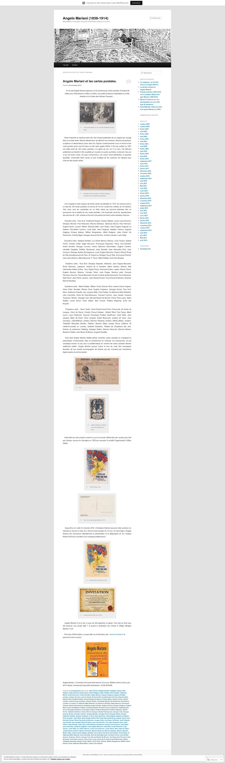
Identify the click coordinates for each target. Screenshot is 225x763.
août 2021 (143, 141)
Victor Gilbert (87, 741)
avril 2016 (143, 188)
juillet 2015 (144, 208)
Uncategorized (76, 691)
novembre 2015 (145, 201)
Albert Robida (104, 693)
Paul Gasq (113, 737)
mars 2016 (144, 191)
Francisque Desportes (73, 710)
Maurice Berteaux (85, 731)
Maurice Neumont (98, 731)
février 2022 (144, 139)
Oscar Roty (98, 733)
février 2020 (144, 149)
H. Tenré (91, 716)
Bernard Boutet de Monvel (93, 699)
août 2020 (143, 146)
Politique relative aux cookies (60, 759)
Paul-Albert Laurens (76, 739)
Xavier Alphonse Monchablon (78, 743)
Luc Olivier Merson (83, 729)
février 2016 (144, 193)
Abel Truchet (93, 691)
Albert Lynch (84, 693)
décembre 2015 (145, 198)
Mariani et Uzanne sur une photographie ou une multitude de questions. (150, 101)
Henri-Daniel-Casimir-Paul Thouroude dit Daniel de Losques (101, 718)
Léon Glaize (124, 724)
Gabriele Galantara (74, 712)
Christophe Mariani (103, 701)
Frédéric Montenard (102, 710)
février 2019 (144, 153)
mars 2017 (144, 163)
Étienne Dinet (67, 699)
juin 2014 (143, 235)
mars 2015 (144, 215)
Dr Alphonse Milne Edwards (86, 703)
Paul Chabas (114, 733)
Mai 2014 (143, 238)
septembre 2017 (146, 161)
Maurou (119, 731)
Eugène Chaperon (120, 705)
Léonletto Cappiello (80, 726)
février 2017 (144, 166)
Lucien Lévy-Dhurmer (97, 729)
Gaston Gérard (86, 712)
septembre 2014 (146, 230)
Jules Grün (82, 724)
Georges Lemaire (80, 714)
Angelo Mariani (96, 695)
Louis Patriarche (116, 726)
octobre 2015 (144, 203)
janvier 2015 (144, 220)
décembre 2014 (145, 223)
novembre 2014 (145, 225)
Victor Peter (96, 741)
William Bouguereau (113, 741)
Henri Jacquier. (68, 718)
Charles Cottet (117, 699)
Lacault (107, 724)
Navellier (91, 733)
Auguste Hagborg (107, 695)
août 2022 (143, 136)
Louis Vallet (72, 729)
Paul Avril (106, 733)
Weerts (103, 741)
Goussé (123, 714)
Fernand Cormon (104, 707)
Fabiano (83, 707)
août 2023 (143, 131)
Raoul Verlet (101, 739)
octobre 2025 (144, 124)
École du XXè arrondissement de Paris (105, 697)
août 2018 (143, 156)
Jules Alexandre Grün (116, 722)
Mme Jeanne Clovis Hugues (77, 733)
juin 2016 (143, 183)
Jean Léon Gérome (98, 722)
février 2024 (144, 129)
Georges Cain (117, 712)
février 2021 (144, 144)
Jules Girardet (73, 724)
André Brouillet (85, 695)
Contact (74, 65)
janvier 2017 (144, 168)
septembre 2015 (146, 205)
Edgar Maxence (116, 703)
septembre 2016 (146, 178)
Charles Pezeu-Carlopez (77, 701)
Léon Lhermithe (68, 726)
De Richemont (115, 701)
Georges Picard (104, 714)
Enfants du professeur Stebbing (79, 705)
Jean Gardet (67, 722)
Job (106, 722)
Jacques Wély (99, 720)
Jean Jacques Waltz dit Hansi (81, 722)
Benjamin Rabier (78, 699)
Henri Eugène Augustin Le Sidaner (117, 716)
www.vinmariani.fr (117, 634)
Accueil (65, 65)
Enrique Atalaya (95, 705)
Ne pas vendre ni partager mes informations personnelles (123, 755)
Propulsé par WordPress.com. (93, 755)
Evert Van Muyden (74, 707)
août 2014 (143, 233)
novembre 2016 (145, 173)
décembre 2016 (145, 171)
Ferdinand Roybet (92, 707)
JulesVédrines (91, 724)
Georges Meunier (92, 714)
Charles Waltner (91, 701)
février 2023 (144, 134)
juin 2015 (143, 210)
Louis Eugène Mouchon (95, 726)
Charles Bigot (107, 699)
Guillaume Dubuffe (69, 716)
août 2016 (143, 181)
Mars (116, 729)
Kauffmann (100, 724)
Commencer (136, 3)
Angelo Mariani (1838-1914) (85, 17)
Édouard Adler (123, 697)
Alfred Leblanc (115, 693)
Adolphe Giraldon (104, 691)
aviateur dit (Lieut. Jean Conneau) (80, 697)
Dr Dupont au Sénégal (103, 703)
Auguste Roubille (119, 695)
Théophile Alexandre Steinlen (72, 741)
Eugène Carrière (107, 705)
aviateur (65, 697)
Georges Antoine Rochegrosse (102, 712)
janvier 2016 (144, 196)
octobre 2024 (144, 126)
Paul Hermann (122, 737)
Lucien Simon (109, 729)
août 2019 (143, 151)
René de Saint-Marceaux (114, 739)
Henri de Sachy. (100, 716)
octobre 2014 (144, 228)
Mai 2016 (143, 186)
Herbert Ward (73, 720)
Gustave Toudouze (82, 716)
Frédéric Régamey (115, 710)
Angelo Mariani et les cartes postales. (89, 81)
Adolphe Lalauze (115, 691)
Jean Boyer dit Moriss (111, 720)
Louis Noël (107, 726)
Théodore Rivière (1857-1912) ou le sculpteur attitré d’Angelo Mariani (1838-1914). (150, 94)
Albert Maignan (94, 693)
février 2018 (144, 159)
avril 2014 (143, 240)
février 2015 (144, 218)
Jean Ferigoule (125, 720)
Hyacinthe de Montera (86, 720)
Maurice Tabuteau (110, 731)
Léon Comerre (115, 724)
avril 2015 (143, 213)
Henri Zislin (77, 718)
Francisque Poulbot (88, 710)
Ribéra (125, 739)
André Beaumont (73, 695)
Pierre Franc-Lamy (90, 739)
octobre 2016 (144, 176)
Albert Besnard (74, 693)
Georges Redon (115, 714)
